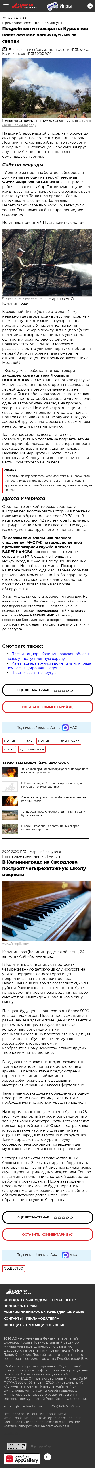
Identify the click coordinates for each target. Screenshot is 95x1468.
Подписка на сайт (21, 1306)
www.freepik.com (15, 944)
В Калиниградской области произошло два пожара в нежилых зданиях (51, 784)
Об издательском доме (26, 1300)
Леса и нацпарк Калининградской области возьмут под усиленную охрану (49, 656)
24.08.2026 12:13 (14, 852)
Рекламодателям (42, 1319)
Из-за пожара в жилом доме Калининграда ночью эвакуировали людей (49, 665)
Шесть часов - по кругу (32, 673)
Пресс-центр (64, 1300)
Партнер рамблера (41, 1446)
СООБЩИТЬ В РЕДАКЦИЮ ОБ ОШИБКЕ (37, 1325)
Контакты (13, 1319)
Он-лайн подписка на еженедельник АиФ (44, 1312)
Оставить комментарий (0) (48, 707)
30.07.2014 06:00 (14, 18)
